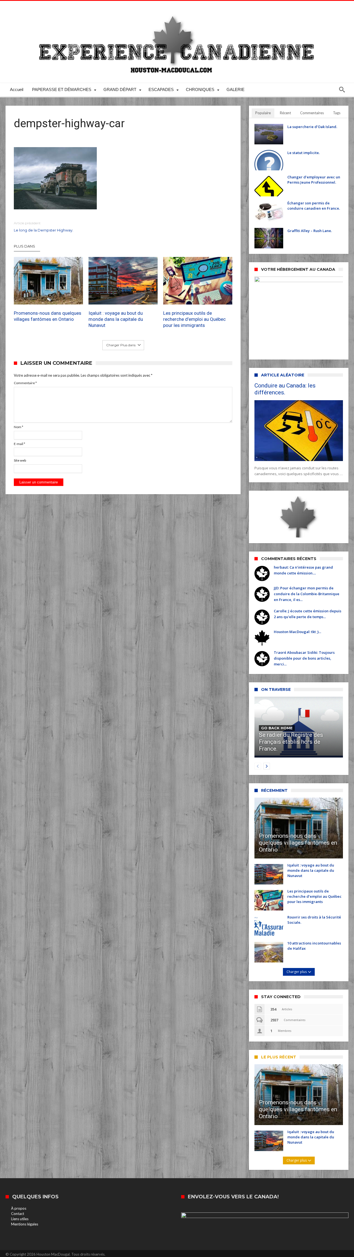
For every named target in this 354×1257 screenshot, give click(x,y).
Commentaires (312, 113)
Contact (17, 1213)
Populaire (263, 113)
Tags (336, 113)
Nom (18, 427)
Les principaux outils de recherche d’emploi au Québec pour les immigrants (194, 319)
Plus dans (25, 246)
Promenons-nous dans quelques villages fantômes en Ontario (47, 316)
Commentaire (25, 383)
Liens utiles (19, 1219)
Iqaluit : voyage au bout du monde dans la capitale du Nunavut (115, 319)
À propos (18, 1208)
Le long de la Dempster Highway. (43, 226)
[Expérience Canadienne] (177, 9)
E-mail (19, 444)
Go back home (277, 728)
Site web (20, 460)
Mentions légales (24, 1224)
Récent (285, 113)
